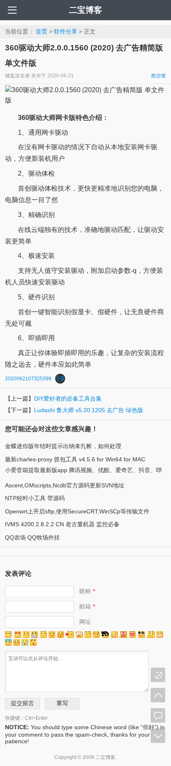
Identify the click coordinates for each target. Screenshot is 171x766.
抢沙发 (158, 76)
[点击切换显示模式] (158, 675)
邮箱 (87, 606)
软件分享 (65, 31)
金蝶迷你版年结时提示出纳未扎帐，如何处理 (63, 446)
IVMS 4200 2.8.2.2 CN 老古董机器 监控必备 (62, 524)
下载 (60, 379)
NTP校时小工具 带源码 (35, 498)
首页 (41, 31)
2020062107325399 (28, 379)
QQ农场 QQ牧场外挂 (32, 537)
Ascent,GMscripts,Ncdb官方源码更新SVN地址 (65, 485)
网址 (85, 621)
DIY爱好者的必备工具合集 (68, 398)
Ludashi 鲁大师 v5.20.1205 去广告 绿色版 (88, 410)
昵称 (87, 591)
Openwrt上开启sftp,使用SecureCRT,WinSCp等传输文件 (77, 511)
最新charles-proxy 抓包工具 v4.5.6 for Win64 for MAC (75, 459)
